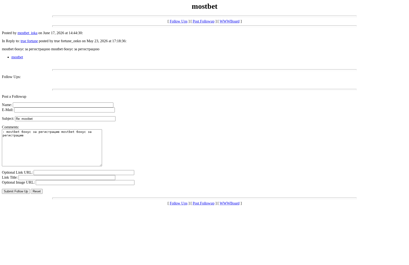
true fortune (29, 41)
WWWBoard (230, 21)
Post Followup (203, 21)
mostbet (17, 57)
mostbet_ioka (27, 33)
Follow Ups (178, 21)
